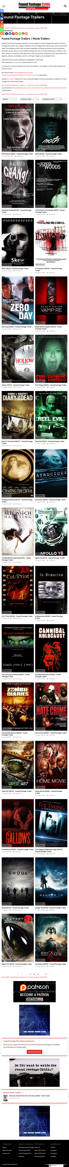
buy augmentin (17, 62)
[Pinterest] (13, 33)
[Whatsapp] (19, 33)
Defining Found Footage (26, 1147)
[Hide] (0, 36)
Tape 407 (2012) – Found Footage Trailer (17, 791)
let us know (10, 79)
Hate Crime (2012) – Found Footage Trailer (51, 733)
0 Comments (19, 156)
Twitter (52, 1147)
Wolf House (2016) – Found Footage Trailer (17, 154)
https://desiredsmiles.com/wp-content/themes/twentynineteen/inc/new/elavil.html (39, 88)
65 (38, 974)
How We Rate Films (24, 1150)
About (4, 1147)
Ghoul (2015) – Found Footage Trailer (15, 908)
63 (30, 974)
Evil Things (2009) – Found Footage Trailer (51, 385)
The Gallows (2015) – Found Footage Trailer (18, 849)
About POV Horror (40, 1150)
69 (46, 974)
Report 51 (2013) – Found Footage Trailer (17, 964)
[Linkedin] (9, 33)
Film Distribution (39, 1156)
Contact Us (6, 1153)
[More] (26, 33)
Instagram (53, 1153)
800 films (10, 1047)
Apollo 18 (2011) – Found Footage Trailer (50, 558)
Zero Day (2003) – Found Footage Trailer (17, 327)
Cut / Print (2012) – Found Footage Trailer (17, 616)
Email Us (37, 1147)
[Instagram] (23, 33)
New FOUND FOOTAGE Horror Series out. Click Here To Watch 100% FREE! (24, 28)
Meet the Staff (7, 1150)
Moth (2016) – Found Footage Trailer (48, 154)
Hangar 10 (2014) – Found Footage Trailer (50, 908)
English (53, 1165)
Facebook (53, 1150)
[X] (6, 33)
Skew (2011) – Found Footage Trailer (15, 268)
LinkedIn (53, 1156)
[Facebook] (2, 11)
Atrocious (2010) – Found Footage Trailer (50, 500)
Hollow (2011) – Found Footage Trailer (16, 385)
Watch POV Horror (40, 1153)
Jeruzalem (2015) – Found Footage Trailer (50, 964)
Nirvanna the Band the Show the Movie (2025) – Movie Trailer (29, 1096)
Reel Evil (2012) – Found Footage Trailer (49, 441)
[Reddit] (16, 33)
